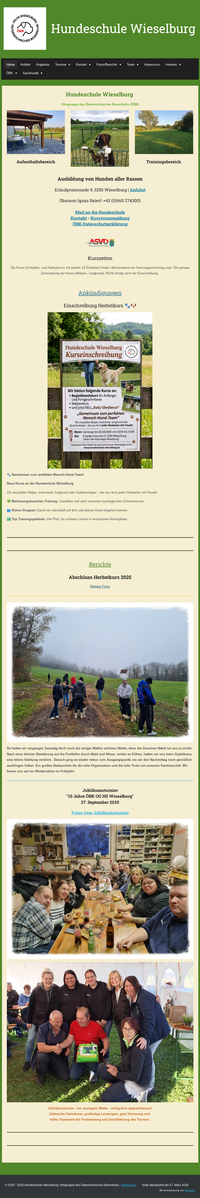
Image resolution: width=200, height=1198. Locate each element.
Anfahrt (138, 190)
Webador (190, 1190)
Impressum (128, 1185)
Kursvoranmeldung (110, 218)
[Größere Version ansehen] (36, 132)
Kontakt (78, 218)
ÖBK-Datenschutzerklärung (100, 224)
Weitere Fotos (100, 586)
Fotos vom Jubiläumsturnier (100, 813)
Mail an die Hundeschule (100, 212)
